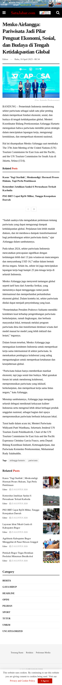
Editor (5, 59)
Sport (6, 612)
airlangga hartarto (17, 460)
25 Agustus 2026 (19, 489)
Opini (5, 599)
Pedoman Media (43, 652)
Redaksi (29, 652)
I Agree (45, 681)
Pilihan (7, 606)
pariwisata (33, 460)
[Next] (34, 209)
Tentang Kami (17, 652)
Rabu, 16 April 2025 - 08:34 (27, 59)
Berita (6, 580)
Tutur (6, 618)
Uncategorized (12, 631)
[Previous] (28, 209)
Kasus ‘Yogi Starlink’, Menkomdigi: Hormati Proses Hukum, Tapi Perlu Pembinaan (20, 481)
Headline (8, 593)
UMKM (6, 625)
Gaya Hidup (9, 587)
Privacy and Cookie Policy (22, 681)
